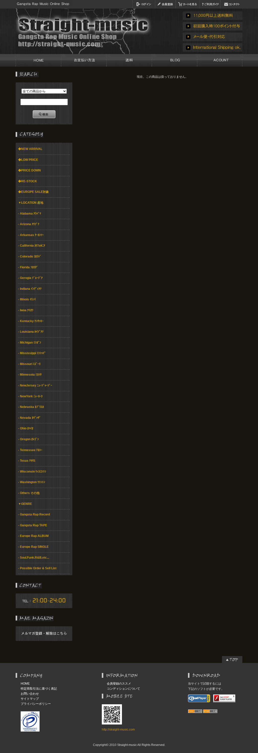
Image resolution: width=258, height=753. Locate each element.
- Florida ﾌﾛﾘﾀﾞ (28, 267)
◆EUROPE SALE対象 (33, 192)
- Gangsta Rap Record (34, 514)
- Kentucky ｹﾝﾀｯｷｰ (31, 321)
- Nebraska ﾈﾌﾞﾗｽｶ (31, 407)
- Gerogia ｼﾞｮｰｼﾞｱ (30, 278)
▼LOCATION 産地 (30, 202)
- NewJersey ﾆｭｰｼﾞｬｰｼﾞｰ (35, 385)
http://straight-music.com (118, 729)
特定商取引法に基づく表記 (39, 688)
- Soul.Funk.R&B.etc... (33, 557)
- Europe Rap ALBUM (33, 536)
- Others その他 (29, 493)
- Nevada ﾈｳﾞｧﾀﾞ (29, 418)
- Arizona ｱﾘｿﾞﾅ (28, 224)
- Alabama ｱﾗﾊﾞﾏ (29, 213)
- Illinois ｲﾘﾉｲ (27, 299)
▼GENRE (25, 504)
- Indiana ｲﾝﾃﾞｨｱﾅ (30, 289)
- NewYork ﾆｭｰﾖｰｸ (30, 396)
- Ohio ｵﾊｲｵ (25, 428)
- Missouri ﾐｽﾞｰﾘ (29, 364)
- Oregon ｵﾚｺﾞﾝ (28, 439)
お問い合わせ (30, 693)
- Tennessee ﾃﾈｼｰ (30, 450)
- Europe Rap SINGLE (33, 547)
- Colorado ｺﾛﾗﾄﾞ (29, 256)
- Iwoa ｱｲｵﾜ (25, 310)
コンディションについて (123, 688)
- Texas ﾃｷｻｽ (26, 460)
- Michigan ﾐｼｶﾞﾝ (29, 342)
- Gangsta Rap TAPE (32, 525)
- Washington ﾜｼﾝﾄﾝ (31, 482)
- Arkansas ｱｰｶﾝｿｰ (31, 235)
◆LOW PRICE (28, 160)
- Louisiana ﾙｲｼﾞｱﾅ (31, 331)
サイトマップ (30, 698)
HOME (25, 683)
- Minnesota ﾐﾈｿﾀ (30, 374)
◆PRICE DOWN (29, 170)
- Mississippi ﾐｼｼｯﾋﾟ (32, 353)
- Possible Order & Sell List (37, 568)
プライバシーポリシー (36, 704)
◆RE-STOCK (27, 181)
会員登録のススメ (119, 683)
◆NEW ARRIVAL (30, 149)
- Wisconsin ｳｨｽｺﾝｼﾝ (32, 471)
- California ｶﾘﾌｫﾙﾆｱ (31, 245)
